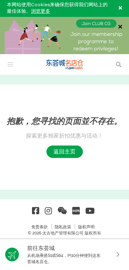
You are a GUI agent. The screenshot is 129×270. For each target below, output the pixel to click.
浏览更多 (40, 11)
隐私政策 (63, 226)
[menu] (10, 64)
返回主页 (65, 151)
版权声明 (86, 226)
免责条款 (39, 226)
